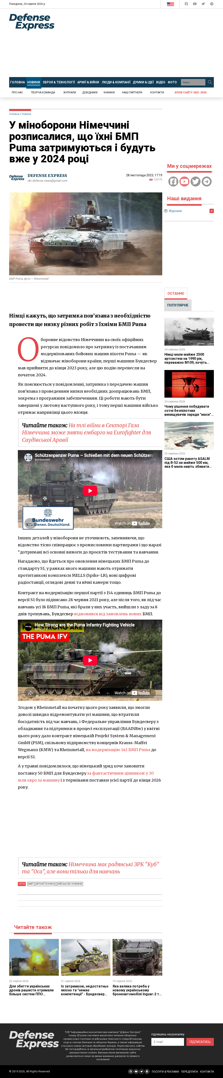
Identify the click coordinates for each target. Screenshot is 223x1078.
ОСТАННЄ (175, 293)
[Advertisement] (142, 42)
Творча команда (43, 92)
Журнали (69, 92)
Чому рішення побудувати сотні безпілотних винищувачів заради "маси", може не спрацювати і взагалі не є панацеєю (188, 414)
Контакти (157, 92)
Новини (26, 114)
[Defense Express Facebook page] (186, 5)
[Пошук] (210, 82)
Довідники (90, 92)
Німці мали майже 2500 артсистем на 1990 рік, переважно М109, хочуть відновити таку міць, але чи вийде (187, 362)
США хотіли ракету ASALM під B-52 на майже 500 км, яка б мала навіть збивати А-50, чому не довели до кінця (187, 467)
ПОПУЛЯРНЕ (177, 305)
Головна (14, 114)
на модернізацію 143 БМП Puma (118, 749)
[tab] (175, 293)
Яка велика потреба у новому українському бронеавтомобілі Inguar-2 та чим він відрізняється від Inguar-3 (137, 994)
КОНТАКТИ (207, 1071)
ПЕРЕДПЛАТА (189, 1071)
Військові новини (69, 883)
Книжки (109, 92)
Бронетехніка (45, 883)
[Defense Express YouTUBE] (195, 5)
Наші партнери (132, 92)
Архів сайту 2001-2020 (190, 92)
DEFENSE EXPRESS (47, 175)
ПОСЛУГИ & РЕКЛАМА (165, 1071)
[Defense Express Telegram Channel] (212, 5)
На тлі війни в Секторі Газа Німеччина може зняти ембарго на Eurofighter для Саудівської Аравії (86, 432)
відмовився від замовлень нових (108, 613)
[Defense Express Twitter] (203, 5)
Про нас (17, 92)
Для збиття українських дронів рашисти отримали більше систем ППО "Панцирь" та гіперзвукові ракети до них (31, 994)
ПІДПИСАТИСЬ (200, 1042)
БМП (31, 883)
